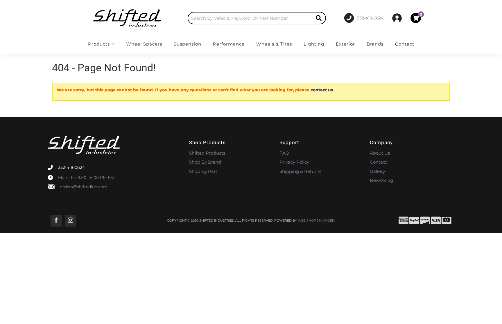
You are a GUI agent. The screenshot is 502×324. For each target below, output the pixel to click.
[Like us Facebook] (56, 221)
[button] (257, 18)
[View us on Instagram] (70, 221)
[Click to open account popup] (397, 18)
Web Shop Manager (316, 220)
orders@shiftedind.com (83, 187)
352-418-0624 (71, 167)
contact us (322, 90)
